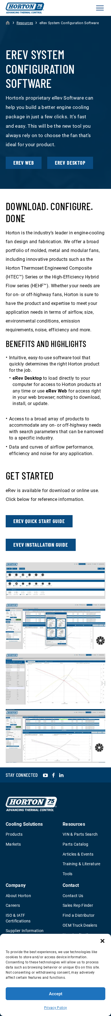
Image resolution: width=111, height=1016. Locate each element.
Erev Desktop (70, 163)
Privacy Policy (55, 1008)
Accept (55, 993)
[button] (102, 941)
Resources (25, 23)
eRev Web (23, 163)
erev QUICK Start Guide (39, 521)
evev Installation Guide (40, 545)
